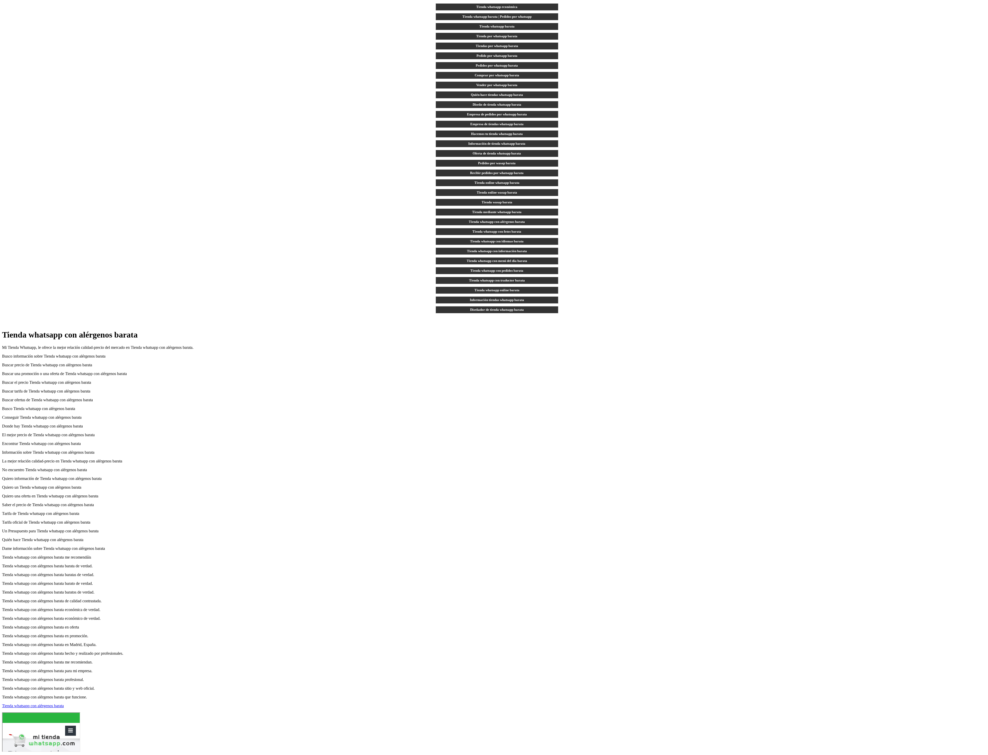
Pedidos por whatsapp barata (497, 65)
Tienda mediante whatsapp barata (497, 212)
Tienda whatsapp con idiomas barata (497, 241)
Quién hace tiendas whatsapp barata (497, 95)
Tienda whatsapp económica (496, 7)
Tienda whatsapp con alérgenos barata (497, 222)
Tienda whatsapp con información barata (497, 251)
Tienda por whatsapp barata (496, 36)
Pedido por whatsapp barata (497, 56)
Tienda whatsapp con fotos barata (496, 231)
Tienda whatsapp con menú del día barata (497, 261)
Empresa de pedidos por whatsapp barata (497, 114)
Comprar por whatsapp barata (497, 75)
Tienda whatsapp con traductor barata (497, 280)
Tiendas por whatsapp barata (497, 46)
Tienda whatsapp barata (497, 26)
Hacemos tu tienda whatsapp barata (497, 134)
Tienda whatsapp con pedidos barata (496, 270)
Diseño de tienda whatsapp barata (497, 104)
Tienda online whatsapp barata (496, 183)
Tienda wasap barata (497, 202)
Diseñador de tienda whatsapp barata (497, 310)
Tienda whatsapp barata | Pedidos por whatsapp (497, 17)
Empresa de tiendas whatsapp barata (497, 124)
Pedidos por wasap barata (497, 163)
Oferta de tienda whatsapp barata (497, 153)
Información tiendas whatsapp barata (497, 300)
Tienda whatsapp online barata (496, 290)
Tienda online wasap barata (497, 192)
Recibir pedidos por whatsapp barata (497, 173)
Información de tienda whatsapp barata (496, 143)
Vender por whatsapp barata (496, 85)
